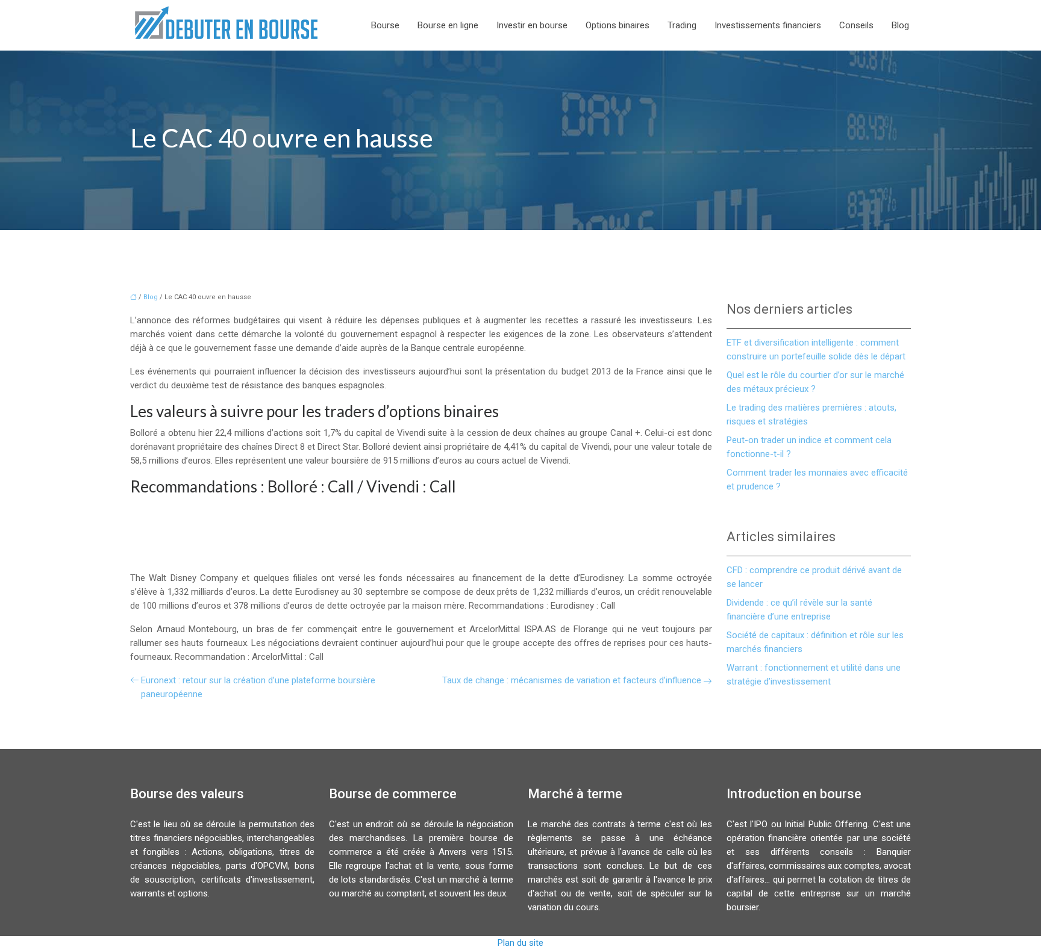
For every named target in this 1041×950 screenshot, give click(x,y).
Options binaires (617, 25)
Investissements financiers (767, 25)
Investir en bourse (531, 25)
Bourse (385, 25)
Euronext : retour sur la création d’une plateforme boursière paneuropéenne (258, 687)
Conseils (856, 25)
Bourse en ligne (447, 25)
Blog (900, 25)
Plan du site (520, 942)
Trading (681, 25)
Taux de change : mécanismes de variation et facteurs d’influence (571, 680)
